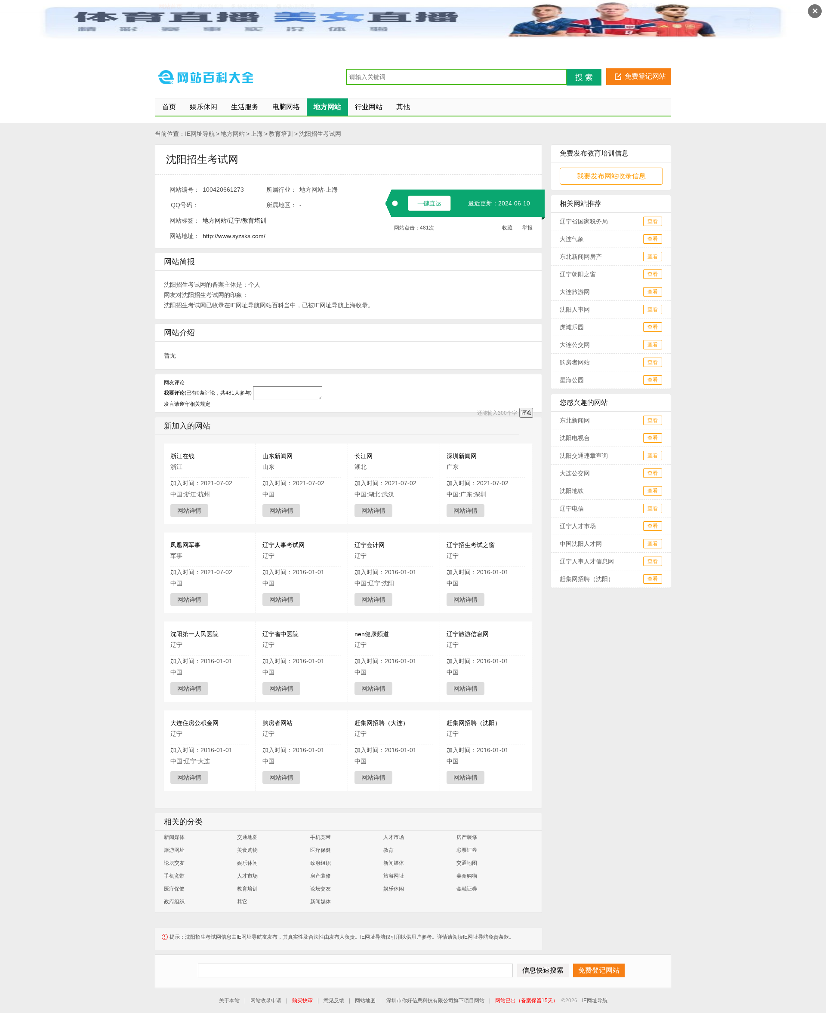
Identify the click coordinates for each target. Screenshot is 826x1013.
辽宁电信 (572, 508)
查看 (652, 221)
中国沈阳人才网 (581, 543)
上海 (257, 133)
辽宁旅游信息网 (468, 633)
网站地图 (365, 1001)
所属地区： (281, 205)
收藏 (507, 228)
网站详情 (189, 510)
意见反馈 (334, 1001)
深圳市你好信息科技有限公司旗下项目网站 (435, 1001)
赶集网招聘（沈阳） (474, 722)
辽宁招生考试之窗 (471, 545)
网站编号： (185, 189)
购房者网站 (277, 722)
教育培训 (281, 133)
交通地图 (247, 837)
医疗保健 (320, 850)
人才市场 (393, 837)
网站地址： (185, 236)
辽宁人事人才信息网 (587, 561)
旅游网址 (174, 850)
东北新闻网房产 (581, 256)
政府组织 (320, 863)
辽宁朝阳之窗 (578, 274)
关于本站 (229, 1001)
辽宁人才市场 (578, 526)
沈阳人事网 (575, 309)
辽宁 (234, 220)
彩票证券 (466, 850)
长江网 (363, 456)
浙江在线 (182, 456)
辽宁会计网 (369, 545)
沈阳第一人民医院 (194, 633)
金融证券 (466, 889)
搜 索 (584, 77)
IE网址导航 (200, 133)
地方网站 (233, 133)
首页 (169, 106)
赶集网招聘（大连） (381, 722)
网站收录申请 (265, 1001)
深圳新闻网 (462, 456)
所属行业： (281, 189)
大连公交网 (575, 344)
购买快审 (302, 1001)
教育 (388, 850)
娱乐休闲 (247, 863)
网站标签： (185, 220)
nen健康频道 (371, 633)
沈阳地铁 (572, 490)
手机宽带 (320, 837)
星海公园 (572, 379)
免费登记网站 (645, 76)
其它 (242, 902)
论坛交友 (174, 863)
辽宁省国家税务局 (584, 221)
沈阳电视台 (575, 438)
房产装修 (466, 837)
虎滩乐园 (572, 327)
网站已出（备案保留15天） (526, 1001)
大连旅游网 (575, 291)
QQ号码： (184, 205)
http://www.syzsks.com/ (234, 236)
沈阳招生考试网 (320, 133)
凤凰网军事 (185, 545)
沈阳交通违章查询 (584, 455)
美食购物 (247, 850)
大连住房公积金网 (194, 722)
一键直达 (429, 203)
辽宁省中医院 (280, 633)
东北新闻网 (575, 420)
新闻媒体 (174, 837)
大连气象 (572, 239)
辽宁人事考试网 (283, 545)
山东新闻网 (277, 456)
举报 (527, 228)
